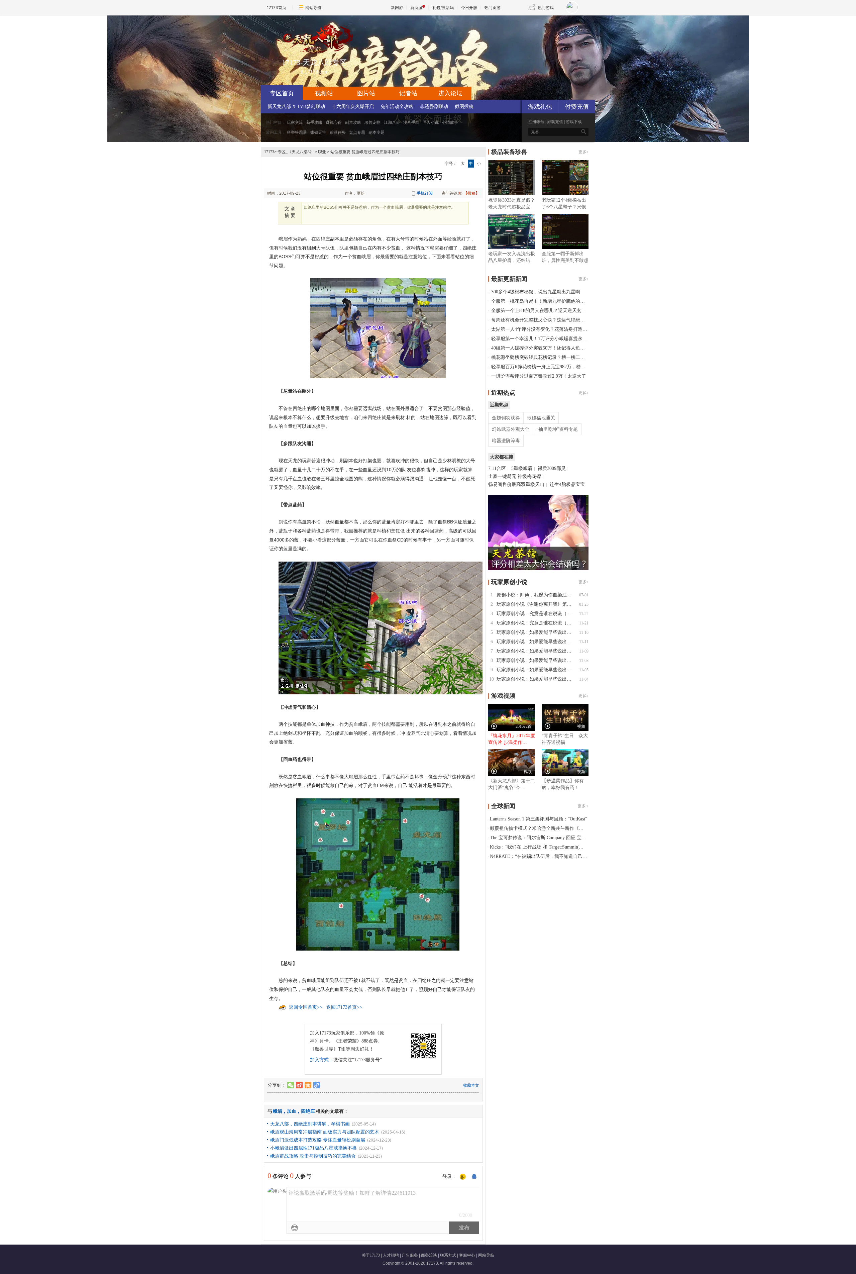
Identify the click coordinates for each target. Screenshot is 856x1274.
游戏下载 (574, 121)
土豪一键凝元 (502, 476)
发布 (464, 1228)
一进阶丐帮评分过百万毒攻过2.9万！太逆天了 (538, 376)
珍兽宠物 (372, 122)
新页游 (416, 7)
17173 (269, 152)
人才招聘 (391, 1255)
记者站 (408, 93)
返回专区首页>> (305, 1007)
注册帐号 (536, 121)
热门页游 (493, 7)
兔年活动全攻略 (397, 106)
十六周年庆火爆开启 (353, 106)
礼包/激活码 (443, 7)
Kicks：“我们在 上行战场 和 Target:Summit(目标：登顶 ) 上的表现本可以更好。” (572, 847)
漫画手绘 (411, 122)
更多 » (582, 806)
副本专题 (376, 132)
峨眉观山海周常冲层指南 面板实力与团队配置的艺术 (324, 1132)
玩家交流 (295, 122)
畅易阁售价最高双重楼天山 (516, 484)
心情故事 (450, 122)
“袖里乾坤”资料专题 (557, 429)
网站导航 (313, 7)
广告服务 (410, 1255)
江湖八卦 (392, 122)
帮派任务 (338, 132)
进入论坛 (450, 93)
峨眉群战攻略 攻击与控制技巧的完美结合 (313, 1156)
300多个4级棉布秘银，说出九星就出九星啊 (535, 291)
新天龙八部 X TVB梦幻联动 (296, 106)
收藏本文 (471, 1085)
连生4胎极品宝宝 (567, 484)
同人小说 (431, 122)
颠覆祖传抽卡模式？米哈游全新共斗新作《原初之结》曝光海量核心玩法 (565, 828)
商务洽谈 (429, 1255)
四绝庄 (308, 1111)
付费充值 (577, 106)
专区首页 (282, 93)
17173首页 (276, 7)
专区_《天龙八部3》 (296, 152)
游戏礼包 (540, 106)
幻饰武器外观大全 (510, 429)
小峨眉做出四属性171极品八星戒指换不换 (313, 1148)
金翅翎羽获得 (506, 417)
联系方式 (448, 1255)
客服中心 (467, 1255)
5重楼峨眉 (521, 468)
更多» (583, 152)
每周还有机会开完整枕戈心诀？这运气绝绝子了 (540, 319)
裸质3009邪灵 (552, 468)
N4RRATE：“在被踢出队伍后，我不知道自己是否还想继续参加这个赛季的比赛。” (574, 856)
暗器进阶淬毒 (506, 440)
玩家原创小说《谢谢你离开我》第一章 (536, 604)
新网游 (397, 7)
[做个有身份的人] (463, 1177)
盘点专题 (357, 132)
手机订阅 (425, 193)
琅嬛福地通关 (541, 417)
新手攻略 (314, 122)
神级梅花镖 (529, 476)
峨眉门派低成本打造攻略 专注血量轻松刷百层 (317, 1140)
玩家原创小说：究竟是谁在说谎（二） (536, 613)
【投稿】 (471, 193)
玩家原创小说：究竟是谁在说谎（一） (536, 622)
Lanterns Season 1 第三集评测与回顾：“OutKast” (538, 818)
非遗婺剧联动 (434, 106)
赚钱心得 (334, 122)
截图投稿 (464, 106)
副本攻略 (353, 122)
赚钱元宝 (318, 132)
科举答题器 (297, 132)
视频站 (324, 93)
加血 (291, 1111)
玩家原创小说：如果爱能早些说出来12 (536, 632)
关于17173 (371, 1255)
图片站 (366, 93)
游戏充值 (555, 121)
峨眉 (277, 1111)
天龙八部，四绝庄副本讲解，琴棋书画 (310, 1123)
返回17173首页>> (344, 1007)
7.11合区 (497, 468)
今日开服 (469, 7)
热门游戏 (546, 7)
